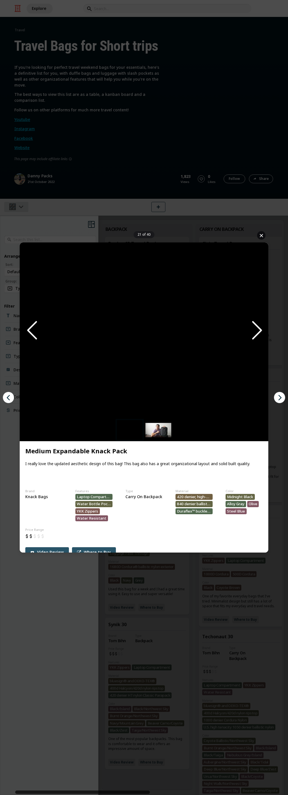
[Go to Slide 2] (158, 430)
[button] (144, 330)
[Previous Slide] (31, 330)
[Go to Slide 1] (130, 430)
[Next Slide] (256, 330)
